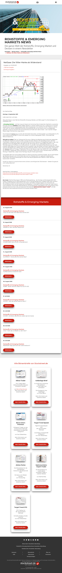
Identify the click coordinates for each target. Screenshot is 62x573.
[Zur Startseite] (12, 2)
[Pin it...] (33, 540)
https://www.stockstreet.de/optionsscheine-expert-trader (18, 174)
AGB (14, 554)
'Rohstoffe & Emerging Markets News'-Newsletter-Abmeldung (31, 546)
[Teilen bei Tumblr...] (31, 540)
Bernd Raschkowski (22, 389)
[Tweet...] (26, 540)
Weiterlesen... (8, 217)
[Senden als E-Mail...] (37, 540)
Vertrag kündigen (31, 556)
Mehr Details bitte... (20, 402)
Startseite (7, 51)
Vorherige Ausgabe (9, 69)
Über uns (48, 552)
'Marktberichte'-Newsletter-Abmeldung (31, 548)
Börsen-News (15, 51)
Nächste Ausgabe (9, 67)
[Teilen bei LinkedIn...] (35, 540)
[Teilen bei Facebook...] (24, 540)
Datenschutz (31, 554)
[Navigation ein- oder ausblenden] (56, 2)
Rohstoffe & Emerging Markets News (31, 51)
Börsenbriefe (31, 552)
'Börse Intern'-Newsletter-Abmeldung (31, 543)
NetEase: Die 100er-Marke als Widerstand (18, 53)
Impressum (48, 554)
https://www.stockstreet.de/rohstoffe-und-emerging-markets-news (20, 173)
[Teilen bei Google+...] (28, 540)
